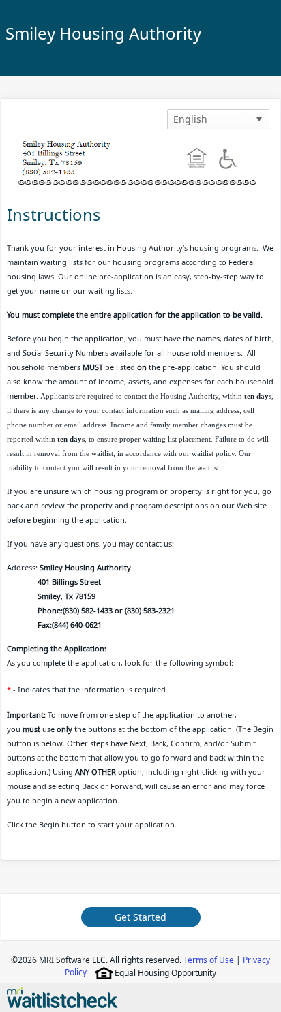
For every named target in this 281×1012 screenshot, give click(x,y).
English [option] (190, 118)
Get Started (140, 916)
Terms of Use (208, 960)
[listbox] (218, 119)
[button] (259, 119)
